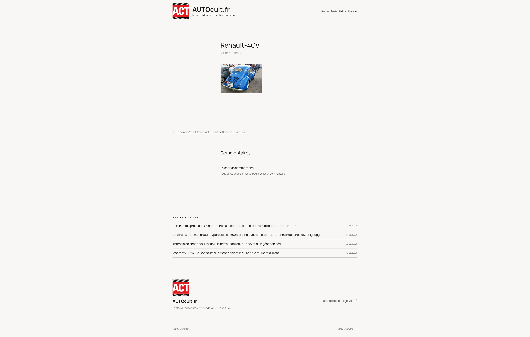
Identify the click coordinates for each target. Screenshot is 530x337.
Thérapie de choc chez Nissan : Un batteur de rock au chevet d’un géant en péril (227, 244)
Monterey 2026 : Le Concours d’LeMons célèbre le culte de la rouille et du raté (226, 253)
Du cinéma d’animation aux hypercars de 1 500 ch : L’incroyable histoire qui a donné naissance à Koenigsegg (246, 234)
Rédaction (232, 52)
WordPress (352, 328)
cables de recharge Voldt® (339, 301)
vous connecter (243, 173)
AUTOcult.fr (211, 9)
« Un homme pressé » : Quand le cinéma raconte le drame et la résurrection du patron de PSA (236, 226)
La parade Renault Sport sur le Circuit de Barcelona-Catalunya (211, 132)
